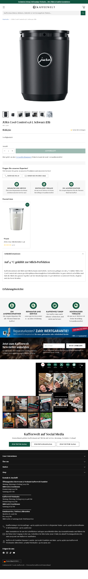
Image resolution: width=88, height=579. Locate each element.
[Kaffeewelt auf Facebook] (3, 553)
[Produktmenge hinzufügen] (12, 151)
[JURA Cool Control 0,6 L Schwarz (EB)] (44, 66)
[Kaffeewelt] (44, 7)
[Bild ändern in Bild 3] (20, 114)
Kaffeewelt (20, 565)
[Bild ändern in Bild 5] (35, 114)
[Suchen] (83, 13)
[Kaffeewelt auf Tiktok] (10, 553)
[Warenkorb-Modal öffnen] (83, 7)
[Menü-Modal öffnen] (4, 7)
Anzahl (5, 146)
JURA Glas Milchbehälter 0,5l (14, 242)
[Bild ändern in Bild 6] (42, 114)
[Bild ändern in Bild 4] (27, 114)
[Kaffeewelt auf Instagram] (7, 553)
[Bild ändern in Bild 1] (6, 114)
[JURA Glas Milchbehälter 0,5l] (16, 219)
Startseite (6, 19)
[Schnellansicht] (27, 205)
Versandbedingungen (23, 157)
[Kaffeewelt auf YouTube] (14, 553)
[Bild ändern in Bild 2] (13, 114)
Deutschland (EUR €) (12, 561)
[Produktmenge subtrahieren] (5, 151)
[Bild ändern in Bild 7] (49, 114)
